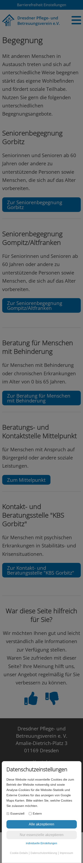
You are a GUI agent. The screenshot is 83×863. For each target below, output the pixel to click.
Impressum (66, 853)
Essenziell (17, 813)
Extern (37, 813)
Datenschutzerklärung (44, 853)
